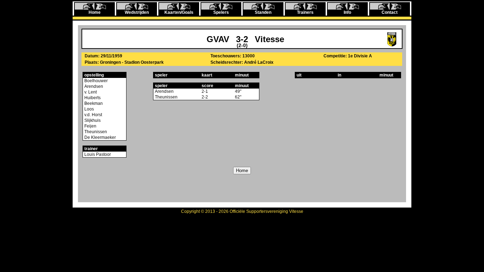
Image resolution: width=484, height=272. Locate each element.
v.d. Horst (92, 114)
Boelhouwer (95, 80)
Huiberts (92, 97)
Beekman (93, 103)
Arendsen (93, 86)
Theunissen (95, 131)
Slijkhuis (92, 120)
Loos (88, 109)
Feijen (89, 126)
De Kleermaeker (99, 137)
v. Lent (90, 92)
